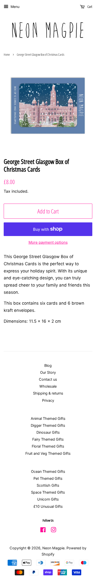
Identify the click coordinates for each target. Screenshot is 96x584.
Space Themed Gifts (48, 492)
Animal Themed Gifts (48, 418)
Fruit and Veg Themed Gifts (48, 453)
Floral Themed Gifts (48, 446)
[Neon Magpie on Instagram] (53, 531)
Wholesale (48, 386)
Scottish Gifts (48, 485)
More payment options (48, 242)
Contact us (48, 379)
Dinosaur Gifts (48, 432)
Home (7, 54)
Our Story (48, 372)
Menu (14, 6)
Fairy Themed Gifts (48, 439)
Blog (48, 365)
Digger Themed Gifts (48, 425)
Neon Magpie (53, 548)
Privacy (48, 400)
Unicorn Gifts (48, 499)
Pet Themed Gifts (48, 478)
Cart (89, 6)
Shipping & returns (48, 393)
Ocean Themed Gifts (48, 471)
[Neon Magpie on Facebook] (43, 531)
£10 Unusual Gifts (48, 506)
